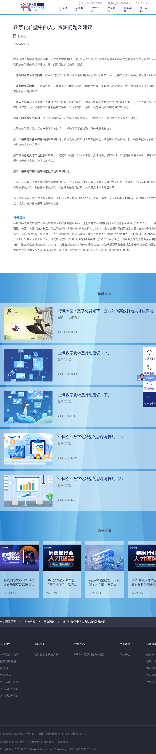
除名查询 (63, 741)
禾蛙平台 (125, 654)
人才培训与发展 (9, 688)
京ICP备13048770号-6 (82, 749)
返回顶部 (149, 403)
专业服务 (63, 9)
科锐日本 (64, 733)
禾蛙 (42, 733)
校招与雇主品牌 (9, 681)
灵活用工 (5, 668)
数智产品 (95, 9)
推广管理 (19, 741)
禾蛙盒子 (32, 733)
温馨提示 (34, 741)
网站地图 (5, 741)
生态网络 (111, 9)
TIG (86, 733)
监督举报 (48, 741)
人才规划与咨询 (9, 695)
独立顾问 (5, 675)
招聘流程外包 (8, 661)
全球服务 (79, 9)
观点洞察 (49, 621)
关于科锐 (144, 9)
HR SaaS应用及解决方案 (89, 654)
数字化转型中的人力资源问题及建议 (84, 621)
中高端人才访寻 (9, 654)
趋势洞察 (128, 9)
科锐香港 (51, 733)
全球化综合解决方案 (46, 654)
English (145, 3)
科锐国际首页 (8, 621)
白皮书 (150, 654)
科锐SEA (77, 733)
